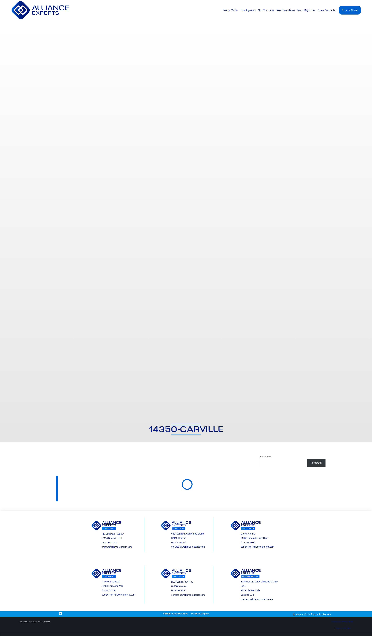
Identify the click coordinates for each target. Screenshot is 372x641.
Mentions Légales (200, 613)
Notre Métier (230, 10)
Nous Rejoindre (306, 10)
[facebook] (358, 22)
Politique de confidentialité (175, 613)
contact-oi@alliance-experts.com (257, 599)
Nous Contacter (327, 10)
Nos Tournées (266, 10)
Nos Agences (248, 10)
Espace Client (350, 10)
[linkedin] (361, 22)
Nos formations (285, 10)
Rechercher (266, 456)
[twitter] (363, 22)
